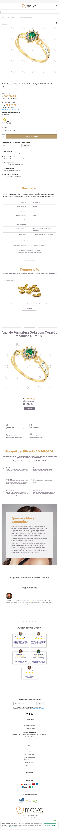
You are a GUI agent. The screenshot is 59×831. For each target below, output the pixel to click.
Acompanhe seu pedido (29, 725)
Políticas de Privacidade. (38, 708)
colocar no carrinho (32, 136)
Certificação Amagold (29, 768)
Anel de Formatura (12, 17)
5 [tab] (29, 621)
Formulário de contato (29, 728)
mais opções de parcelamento (10, 109)
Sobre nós (29, 776)
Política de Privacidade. (15, 826)
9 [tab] (35, 621)
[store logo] (29, 6)
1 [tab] (23, 621)
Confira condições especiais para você (14, 157)
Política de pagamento (29, 754)
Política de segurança (29, 760)
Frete (29, 751)
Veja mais (29, 308)
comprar (29, 408)
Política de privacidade (29, 757)
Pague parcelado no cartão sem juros (13, 163)
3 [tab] (26, 621)
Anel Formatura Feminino (25, 17)
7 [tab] (32, 621)
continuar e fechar (50, 825)
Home (3, 17)
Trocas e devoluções (29, 749)
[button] (56, 23)
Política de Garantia (29, 762)
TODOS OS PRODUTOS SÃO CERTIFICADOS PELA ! (29, 1)
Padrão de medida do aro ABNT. (12, 175)
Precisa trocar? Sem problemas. (12, 169)
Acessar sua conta (29, 723)
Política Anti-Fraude (29, 765)
